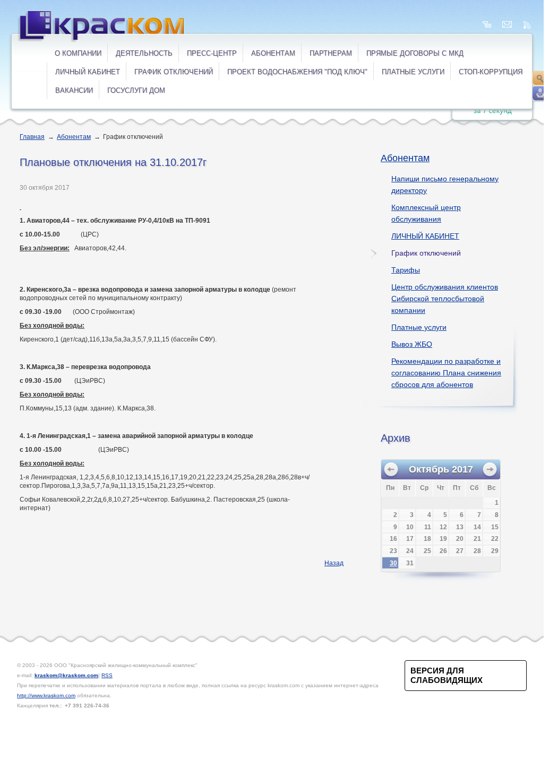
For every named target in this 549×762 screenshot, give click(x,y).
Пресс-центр (212, 53)
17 (410, 538)
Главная (32, 137)
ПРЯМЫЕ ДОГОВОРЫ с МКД (415, 53)
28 (477, 551)
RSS (107, 675)
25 (427, 551)
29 (495, 551)
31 (410, 563)
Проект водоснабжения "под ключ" (297, 72)
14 (477, 527)
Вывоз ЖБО (411, 344)
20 (460, 538)
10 (410, 527)
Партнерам (331, 53)
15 (495, 527)
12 (443, 527)
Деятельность (144, 53)
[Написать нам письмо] (507, 24)
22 (495, 538)
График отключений (426, 253)
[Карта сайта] (487, 24)
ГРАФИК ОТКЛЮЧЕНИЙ (173, 72)
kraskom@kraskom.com (66, 675)
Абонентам (273, 53)
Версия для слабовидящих (446, 675)
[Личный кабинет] (540, 93)
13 (460, 527)
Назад (334, 563)
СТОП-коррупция (490, 72)
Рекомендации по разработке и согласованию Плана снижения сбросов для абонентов (446, 373)
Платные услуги (419, 327)
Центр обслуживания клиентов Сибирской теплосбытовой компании (444, 298)
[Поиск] (540, 78)
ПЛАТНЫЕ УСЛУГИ (413, 72)
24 (410, 551)
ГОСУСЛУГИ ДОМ (136, 90)
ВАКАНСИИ (74, 90)
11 (427, 527)
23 (393, 551)
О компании (78, 53)
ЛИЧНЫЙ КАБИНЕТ (87, 72)
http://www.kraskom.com (46, 695)
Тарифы (405, 270)
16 (393, 538)
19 (443, 538)
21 (477, 538)
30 (393, 563)
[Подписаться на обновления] (527, 25)
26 (443, 551)
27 (460, 551)
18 (427, 538)
